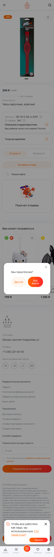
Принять (38, 539)
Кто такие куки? (25, 533)
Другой (18, 282)
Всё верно (35, 282)
